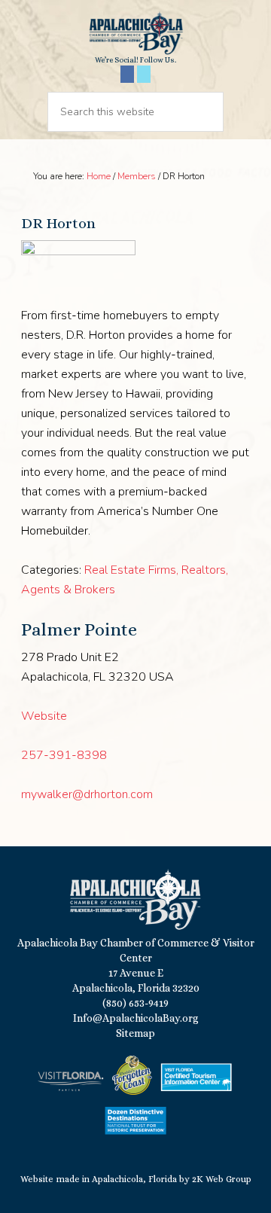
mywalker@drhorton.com (87, 794)
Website (44, 716)
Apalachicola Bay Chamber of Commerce (135, 33)
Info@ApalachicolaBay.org (136, 1018)
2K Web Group (221, 1179)
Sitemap (135, 1033)
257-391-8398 (64, 755)
